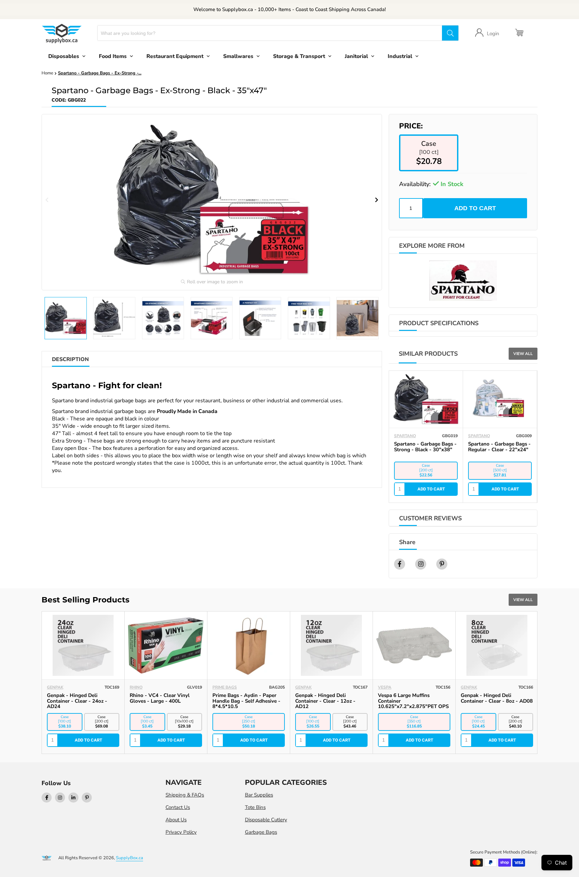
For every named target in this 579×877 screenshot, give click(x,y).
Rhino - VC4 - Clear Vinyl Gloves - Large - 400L (160, 698)
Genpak (55, 687)
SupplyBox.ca (129, 858)
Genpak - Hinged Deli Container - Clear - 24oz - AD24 (77, 701)
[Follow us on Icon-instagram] (60, 798)
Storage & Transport (299, 56)
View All (523, 353)
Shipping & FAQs (185, 795)
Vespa (384, 687)
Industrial (400, 56)
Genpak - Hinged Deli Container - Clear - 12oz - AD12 (325, 701)
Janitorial (356, 56)
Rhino (136, 687)
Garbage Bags (261, 832)
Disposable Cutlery (266, 819)
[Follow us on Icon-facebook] (47, 798)
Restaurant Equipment (174, 56)
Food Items (113, 56)
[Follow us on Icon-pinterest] (87, 798)
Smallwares (238, 56)
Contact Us (178, 807)
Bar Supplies (259, 795)
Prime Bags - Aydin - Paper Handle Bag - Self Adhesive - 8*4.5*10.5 (246, 701)
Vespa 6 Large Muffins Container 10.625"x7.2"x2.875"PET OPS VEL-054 (413, 704)
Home (47, 73)
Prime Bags (224, 687)
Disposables (63, 56)
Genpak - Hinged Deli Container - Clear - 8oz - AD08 (497, 698)
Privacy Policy (181, 832)
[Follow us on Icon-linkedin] (73, 798)
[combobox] (270, 33)
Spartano (405, 435)
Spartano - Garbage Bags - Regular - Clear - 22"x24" (499, 447)
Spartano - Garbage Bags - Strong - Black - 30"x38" (425, 447)
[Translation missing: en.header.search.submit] (450, 33)
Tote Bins (255, 807)
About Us (176, 819)
